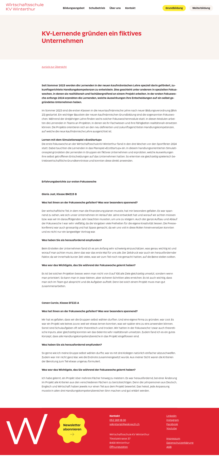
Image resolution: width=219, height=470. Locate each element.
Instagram (172, 420)
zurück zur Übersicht (54, 66)
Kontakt (130, 8)
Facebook (172, 424)
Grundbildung (174, 8)
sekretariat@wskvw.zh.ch (125, 424)
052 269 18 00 (118, 420)
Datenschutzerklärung (179, 442)
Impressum (173, 438)
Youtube (171, 428)
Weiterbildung (201, 8)
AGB (168, 447)
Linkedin (171, 415)
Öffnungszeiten (119, 447)
